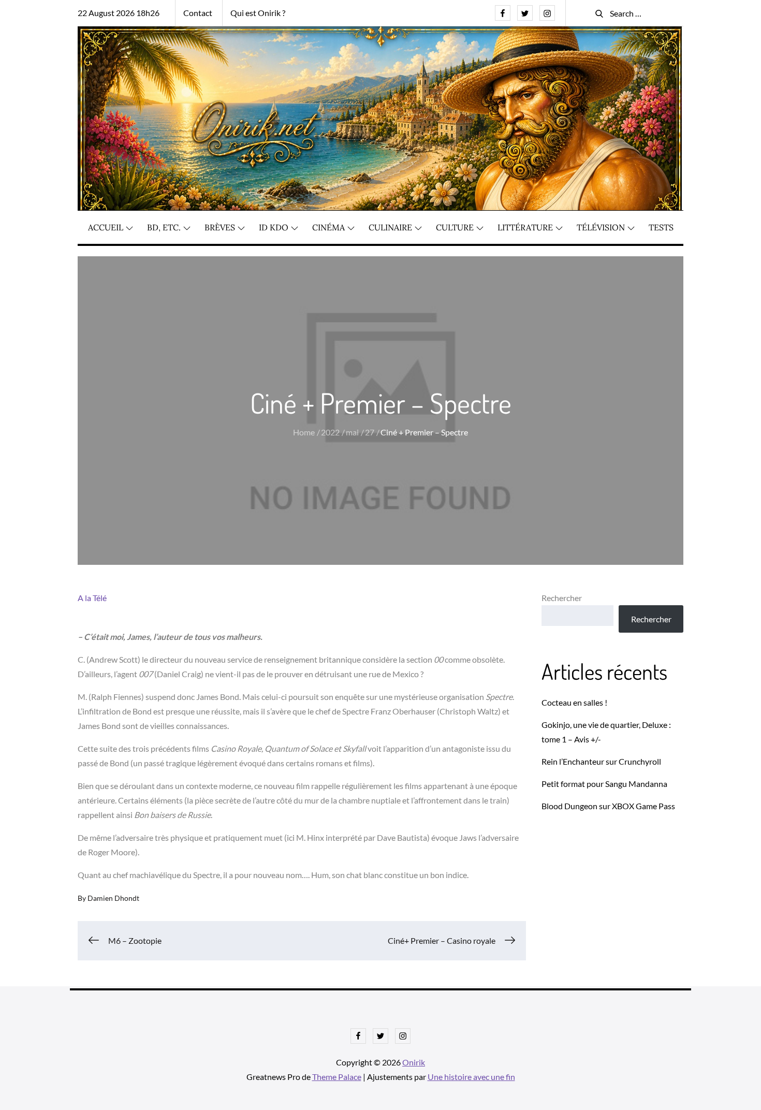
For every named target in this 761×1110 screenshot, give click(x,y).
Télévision (601, 227)
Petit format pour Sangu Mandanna (604, 783)
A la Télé (92, 598)
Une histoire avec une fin (471, 1077)
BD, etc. (164, 227)
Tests (661, 227)
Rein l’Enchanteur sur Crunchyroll (601, 761)
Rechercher (562, 598)
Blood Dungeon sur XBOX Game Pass (608, 806)
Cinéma (328, 227)
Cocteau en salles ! (574, 702)
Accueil (105, 227)
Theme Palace (336, 1077)
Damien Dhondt (113, 898)
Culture (455, 227)
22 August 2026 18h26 (118, 13)
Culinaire (390, 227)
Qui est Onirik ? (257, 13)
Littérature (525, 227)
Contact (197, 13)
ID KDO (273, 227)
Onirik (413, 1062)
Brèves (219, 227)
